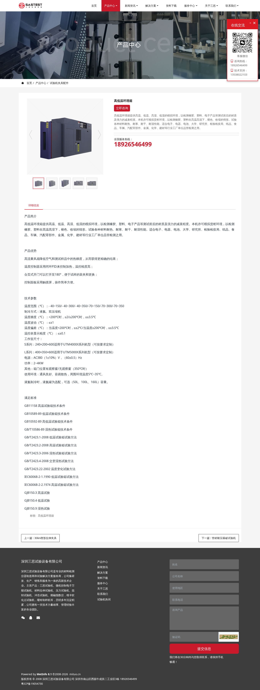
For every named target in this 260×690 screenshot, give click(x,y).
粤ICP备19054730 (32, 683)
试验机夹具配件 (59, 83)
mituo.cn (75, 674)
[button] (228, 637)
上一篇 (40, 538)
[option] (65, 137)
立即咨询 (122, 108)
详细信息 (33, 205)
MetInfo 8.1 (44, 674)
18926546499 (133, 144)
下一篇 (219, 538)
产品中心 (41, 83)
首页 (94, 5)
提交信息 (204, 648)
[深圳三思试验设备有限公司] (30, 5)
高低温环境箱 (46, 515)
